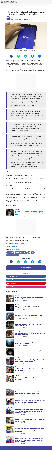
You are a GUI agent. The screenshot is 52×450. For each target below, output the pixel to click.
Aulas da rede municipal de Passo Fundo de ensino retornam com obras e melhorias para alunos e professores (29, 430)
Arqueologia (18, 331)
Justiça (16, 366)
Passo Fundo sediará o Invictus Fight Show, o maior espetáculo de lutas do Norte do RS (30, 360)
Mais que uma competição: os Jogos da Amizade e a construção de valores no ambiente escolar (30, 392)
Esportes (24, 363)
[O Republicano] (8, 18)
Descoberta (17, 304)
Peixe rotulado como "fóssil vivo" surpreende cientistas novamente (28, 324)
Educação (26, 19)
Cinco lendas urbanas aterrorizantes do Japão (28, 351)
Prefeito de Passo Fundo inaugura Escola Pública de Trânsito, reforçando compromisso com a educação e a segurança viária (30, 411)
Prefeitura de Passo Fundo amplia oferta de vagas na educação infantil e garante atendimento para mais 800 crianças (29, 440)
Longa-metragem (19, 313)
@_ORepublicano (14, 246)
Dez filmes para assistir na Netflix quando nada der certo (30, 316)
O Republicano (16, 17)
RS (16, 398)
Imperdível (17, 357)
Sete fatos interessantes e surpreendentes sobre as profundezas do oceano (30, 342)
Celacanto (17, 322)
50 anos (17, 295)
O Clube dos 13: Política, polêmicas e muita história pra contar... (30, 378)
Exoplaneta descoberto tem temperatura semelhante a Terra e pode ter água (27, 307)
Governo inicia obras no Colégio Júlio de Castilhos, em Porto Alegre (29, 420)
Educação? (18, 209)
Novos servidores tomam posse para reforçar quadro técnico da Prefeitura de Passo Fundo (30, 401)
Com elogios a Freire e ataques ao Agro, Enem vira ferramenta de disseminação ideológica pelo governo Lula (30, 213)
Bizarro (17, 340)
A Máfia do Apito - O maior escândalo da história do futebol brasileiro (30, 369)
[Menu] (50, 2)
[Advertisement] (26, 82)
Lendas (16, 348)
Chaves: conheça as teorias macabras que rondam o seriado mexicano (30, 298)
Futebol (17, 375)
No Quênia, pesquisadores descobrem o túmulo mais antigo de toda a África (30, 333)
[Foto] (10, 212)
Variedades (24, 300)
